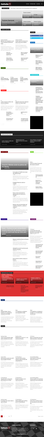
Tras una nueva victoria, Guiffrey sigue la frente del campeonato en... (21, 359)
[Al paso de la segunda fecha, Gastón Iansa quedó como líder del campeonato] (32, 252)
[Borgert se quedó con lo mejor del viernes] (22, 373)
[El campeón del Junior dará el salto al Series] (7, 395)
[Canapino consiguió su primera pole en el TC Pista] (24, 73)
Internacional (32, 3)
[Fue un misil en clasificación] (32, 257)
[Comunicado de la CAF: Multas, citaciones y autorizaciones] (32, 267)
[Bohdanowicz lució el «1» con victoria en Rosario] (22, 331)
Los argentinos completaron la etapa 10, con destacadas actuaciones (36, 313)
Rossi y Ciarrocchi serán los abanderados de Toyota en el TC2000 (19, 194)
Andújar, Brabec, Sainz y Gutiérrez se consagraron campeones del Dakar (6, 313)
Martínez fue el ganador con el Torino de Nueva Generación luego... (7, 42)
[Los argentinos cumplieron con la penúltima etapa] (22, 305)
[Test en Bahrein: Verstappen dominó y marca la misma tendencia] (3, 113)
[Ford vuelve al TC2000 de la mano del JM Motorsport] (6, 175)
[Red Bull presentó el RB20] (17, 113)
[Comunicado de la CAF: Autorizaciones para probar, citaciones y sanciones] (32, 245)
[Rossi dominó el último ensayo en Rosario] (6, 261)
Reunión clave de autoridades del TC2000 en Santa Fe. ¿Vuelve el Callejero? (20, 206)
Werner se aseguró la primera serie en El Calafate (24, 53)
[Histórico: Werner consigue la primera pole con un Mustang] (3, 59)
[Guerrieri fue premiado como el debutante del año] (32, 176)
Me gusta (40, 35)
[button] (41, 3)
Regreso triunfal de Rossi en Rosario (21, 239)
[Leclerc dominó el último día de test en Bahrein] (7, 96)
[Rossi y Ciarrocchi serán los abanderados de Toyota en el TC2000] (6, 196)
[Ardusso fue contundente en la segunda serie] (38, 22)
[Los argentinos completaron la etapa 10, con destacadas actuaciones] (36, 305)
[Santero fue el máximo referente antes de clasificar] (17, 59)
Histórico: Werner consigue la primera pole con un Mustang (9, 59)
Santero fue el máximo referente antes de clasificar (24, 59)
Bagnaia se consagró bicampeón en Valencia (39, 56)
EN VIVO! (27, 3)
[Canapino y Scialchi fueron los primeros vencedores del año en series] (14, 73)
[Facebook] (38, 1)
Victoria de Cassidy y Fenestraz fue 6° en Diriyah (38, 286)
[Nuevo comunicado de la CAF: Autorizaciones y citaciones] (36, 331)
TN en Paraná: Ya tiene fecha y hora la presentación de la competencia (23, 8)
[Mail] (40, 1)
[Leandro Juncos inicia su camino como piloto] (3, 286)
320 (9, 416)
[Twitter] (42, 1)
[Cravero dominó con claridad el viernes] (32, 262)
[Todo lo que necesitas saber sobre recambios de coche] (7, 331)
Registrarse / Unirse (13, 0)
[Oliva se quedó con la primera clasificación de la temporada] (36, 373)
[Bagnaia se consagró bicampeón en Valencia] (32, 56)
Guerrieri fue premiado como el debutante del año (39, 176)
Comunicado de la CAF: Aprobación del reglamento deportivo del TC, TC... (36, 232)
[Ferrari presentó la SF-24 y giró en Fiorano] (3, 119)
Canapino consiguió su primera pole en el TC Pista (24, 79)
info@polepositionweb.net (22, 434)
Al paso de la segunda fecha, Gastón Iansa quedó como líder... (39, 252)
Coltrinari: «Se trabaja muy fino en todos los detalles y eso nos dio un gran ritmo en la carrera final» (39, 109)
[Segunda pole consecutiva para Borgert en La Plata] (7, 373)
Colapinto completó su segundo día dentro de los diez (36, 279)
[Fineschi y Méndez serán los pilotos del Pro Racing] (15, 162)
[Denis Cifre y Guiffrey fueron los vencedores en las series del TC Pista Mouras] (36, 395)
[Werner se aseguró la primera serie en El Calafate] (17, 53)
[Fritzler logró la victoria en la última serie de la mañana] (27, 22)
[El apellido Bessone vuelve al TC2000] (6, 185)
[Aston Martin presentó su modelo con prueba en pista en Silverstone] (17, 119)
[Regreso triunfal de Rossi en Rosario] (6, 242)
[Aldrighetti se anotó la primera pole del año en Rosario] (6, 251)
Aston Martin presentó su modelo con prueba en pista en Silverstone (24, 119)
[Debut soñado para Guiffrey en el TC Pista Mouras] (22, 395)
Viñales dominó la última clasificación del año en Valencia (39, 68)
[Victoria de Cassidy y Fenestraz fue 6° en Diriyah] (32, 286)
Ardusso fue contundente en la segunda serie (9, 53)
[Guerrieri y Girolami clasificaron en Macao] (32, 188)
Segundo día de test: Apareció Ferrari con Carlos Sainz (21, 141)
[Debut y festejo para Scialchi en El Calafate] (38, 14)
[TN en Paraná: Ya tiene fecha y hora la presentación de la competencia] (11, 19)
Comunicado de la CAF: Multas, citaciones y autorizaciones (39, 266)
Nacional (38, 3)
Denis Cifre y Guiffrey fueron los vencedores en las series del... (36, 402)
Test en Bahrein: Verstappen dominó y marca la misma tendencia (36, 141)
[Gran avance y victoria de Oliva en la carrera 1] (36, 352)
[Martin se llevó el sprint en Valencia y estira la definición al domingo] (32, 62)
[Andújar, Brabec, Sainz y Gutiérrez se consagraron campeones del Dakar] (7, 305)
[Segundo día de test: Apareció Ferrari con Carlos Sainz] (22, 96)
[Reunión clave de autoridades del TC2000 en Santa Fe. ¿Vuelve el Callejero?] (6, 207)
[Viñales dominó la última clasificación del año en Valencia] (32, 68)
